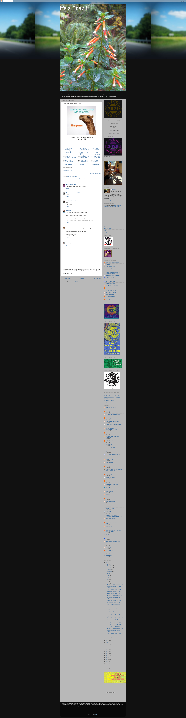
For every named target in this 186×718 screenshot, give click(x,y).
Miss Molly (95, 163)
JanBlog (108, 466)
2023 (107, 562)
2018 (107, 646)
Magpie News (107, 402)
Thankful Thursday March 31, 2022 (115, 584)
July (108, 575)
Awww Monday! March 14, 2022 (114, 613)
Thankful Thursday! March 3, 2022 (115, 628)
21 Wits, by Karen (110, 411)
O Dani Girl (67, 156)
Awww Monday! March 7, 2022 (114, 624)
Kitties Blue (67, 163)
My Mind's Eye (83, 148)
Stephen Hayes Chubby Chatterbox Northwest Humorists (114, 516)
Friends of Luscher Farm (110, 394)
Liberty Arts (106, 230)
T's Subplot (108, 547)
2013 (107, 655)
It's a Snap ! (73, 8)
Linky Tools (92, 173)
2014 (107, 653)
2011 (107, 659)
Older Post (97, 278)
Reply (67, 188)
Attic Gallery (107, 226)
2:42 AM (78, 192)
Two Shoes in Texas (111, 292)
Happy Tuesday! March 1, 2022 (114, 633)
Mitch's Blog (68, 160)
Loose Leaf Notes (110, 477)
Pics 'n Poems (109, 487)
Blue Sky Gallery (108, 228)
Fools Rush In (96, 164)
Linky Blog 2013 (98, 173)
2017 (107, 648)
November (109, 567)
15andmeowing (83, 157)
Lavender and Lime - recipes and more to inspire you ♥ (114, 470)
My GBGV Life (96, 155)
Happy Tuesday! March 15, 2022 (114, 611)
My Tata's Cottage (84, 149)
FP (106, 451)
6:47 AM (75, 200)
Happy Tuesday (69, 148)
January (109, 637)
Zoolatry (82, 155)
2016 (107, 649)
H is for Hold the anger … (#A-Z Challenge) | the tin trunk (113, 273)
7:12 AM (72, 210)
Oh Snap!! (108, 299)
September (109, 571)
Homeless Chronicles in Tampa (113, 287)
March (108, 583)
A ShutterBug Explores (70, 157)
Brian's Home (96, 156)
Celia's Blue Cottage (111, 440)
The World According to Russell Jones (113, 395)
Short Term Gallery (110, 501)
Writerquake (109, 555)
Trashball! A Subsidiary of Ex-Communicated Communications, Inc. (113, 542)
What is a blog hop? (67, 170)
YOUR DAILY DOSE (110, 296)
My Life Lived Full (110, 281)
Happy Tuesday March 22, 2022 (114, 600)
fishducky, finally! (110, 283)
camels (75, 178)
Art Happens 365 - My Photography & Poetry (111, 429)
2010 (107, 661)
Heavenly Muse (109, 459)
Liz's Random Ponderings (112, 285)
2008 (107, 665)
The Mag (108, 534)
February (109, 636)
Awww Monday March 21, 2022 (114, 602)
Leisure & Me (68, 155)
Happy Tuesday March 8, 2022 (114, 622)
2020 (107, 642)
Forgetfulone (68, 152)
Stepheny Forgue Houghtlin (113, 275)
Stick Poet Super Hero (111, 518)
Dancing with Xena (84, 156)
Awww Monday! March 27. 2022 (114, 591)
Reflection (82, 164)
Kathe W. (114, 189)
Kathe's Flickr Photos (109, 400)
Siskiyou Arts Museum (109, 232)
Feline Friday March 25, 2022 (113, 593)
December (109, 565)
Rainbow (108, 264)
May (108, 579)
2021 (107, 640)
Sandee (68, 210)
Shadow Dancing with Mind (112, 498)
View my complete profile (110, 200)
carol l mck (68, 227)
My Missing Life (110, 480)
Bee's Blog (108, 432)
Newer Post (66, 278)
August (109, 573)
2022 (107, 564)
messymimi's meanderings (68, 150)
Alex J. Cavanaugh (70, 192)
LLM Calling (109, 474)
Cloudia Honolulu (84, 161)
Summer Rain (109, 526)
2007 (107, 667)
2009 (107, 663)
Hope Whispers (109, 462)
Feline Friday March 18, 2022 (113, 604)
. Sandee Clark (69, 178)
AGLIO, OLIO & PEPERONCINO (113, 424)
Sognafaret (95, 161)
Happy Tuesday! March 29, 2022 (114, 589)
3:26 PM (77, 242)
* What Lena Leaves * (111, 407)
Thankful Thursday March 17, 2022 (115, 606)
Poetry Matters (109, 491)
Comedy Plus (109, 444)
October (109, 569)
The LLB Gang (68, 164)
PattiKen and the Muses (112, 484)
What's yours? (116, 206)
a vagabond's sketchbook (112, 421)
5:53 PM (74, 184)
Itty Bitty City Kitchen (111, 290)
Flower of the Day (84, 160)
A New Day (108, 418)
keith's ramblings (110, 294)
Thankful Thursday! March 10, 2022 (115, 617)
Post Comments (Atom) (74, 281)
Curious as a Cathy (84, 163)
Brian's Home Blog (70, 242)
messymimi (69, 184)
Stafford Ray (109, 511)
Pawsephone (96, 160)
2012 (107, 657)
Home (82, 278)
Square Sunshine (110, 508)
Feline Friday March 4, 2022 (113, 626)
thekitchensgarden (110, 538)
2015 (107, 651)
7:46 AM (74, 227)
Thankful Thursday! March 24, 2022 (115, 595)
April (108, 581)
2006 (107, 668)
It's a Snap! (95, 148)
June (108, 577)
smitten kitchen (109, 505)
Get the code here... (67, 172)
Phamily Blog (96, 149)
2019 (107, 644)
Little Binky (95, 152)
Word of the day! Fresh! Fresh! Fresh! (111, 551)
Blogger (96, 714)
